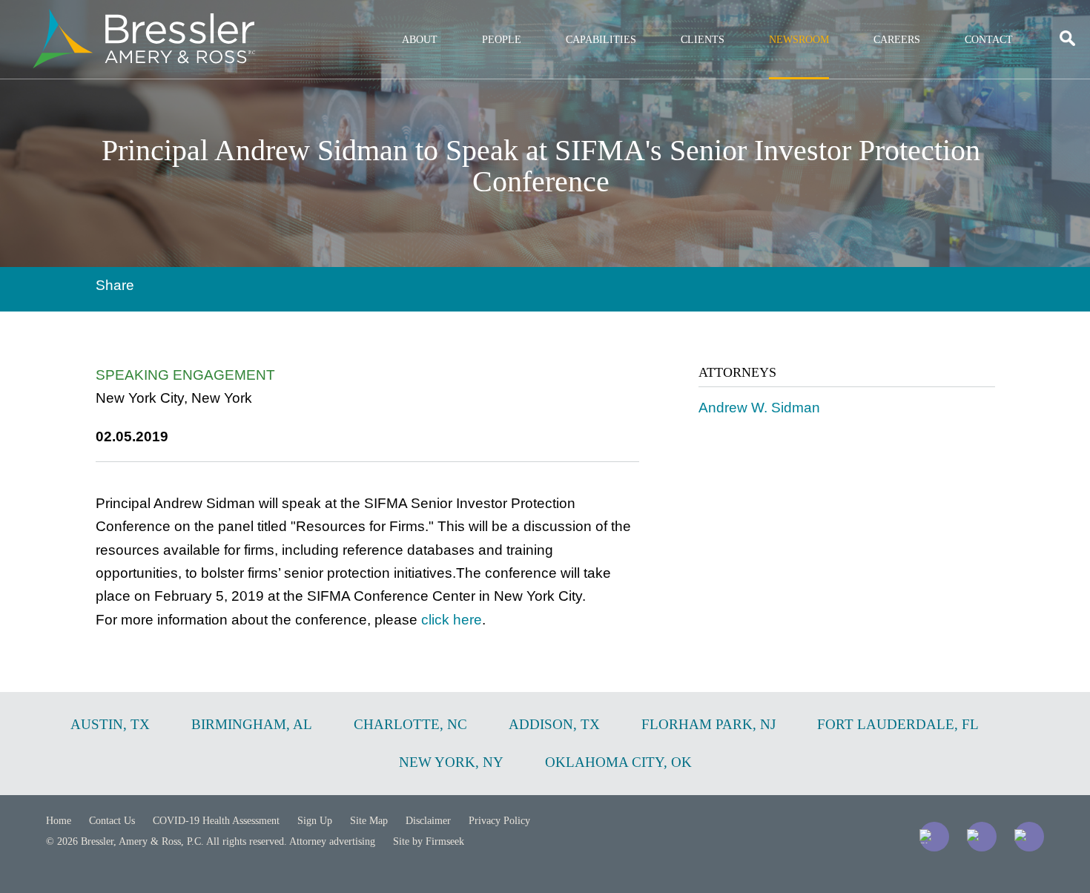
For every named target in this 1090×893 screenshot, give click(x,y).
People (501, 39)
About (419, 39)
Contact (989, 39)
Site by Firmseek (428, 841)
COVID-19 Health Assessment (216, 820)
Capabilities (601, 39)
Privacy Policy (499, 820)
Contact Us (112, 820)
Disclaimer (428, 820)
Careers (896, 39)
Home (58, 820)
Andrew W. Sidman (759, 407)
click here (451, 619)
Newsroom (799, 39)
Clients (702, 39)
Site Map (369, 820)
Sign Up (314, 820)
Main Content (491, 19)
